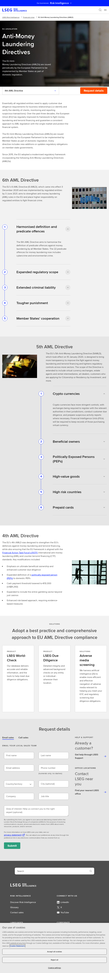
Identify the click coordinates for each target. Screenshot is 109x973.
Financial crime (28, 17)
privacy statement (13, 835)
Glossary (14, 907)
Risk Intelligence (59, 3)
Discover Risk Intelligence (23, 902)
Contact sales (17, 912)
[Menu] (105, 9)
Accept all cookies (54, 951)
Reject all (54, 960)
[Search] (100, 9)
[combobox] (19, 783)
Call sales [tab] (23, 737)
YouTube (64, 912)
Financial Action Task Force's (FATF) (20, 552)
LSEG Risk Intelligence (10, 17)
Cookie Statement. (17, 946)
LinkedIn (64, 902)
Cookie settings (54, 967)
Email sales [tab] (8, 737)
